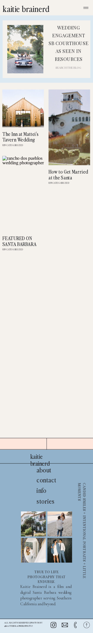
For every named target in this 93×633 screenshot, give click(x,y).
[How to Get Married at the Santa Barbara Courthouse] (69, 127)
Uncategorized (12, 144)
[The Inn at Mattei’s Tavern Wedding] (23, 108)
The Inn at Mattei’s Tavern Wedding (20, 136)
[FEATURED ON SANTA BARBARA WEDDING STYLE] (23, 193)
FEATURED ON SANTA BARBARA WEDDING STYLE (20, 243)
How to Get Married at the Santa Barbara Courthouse (68, 180)
